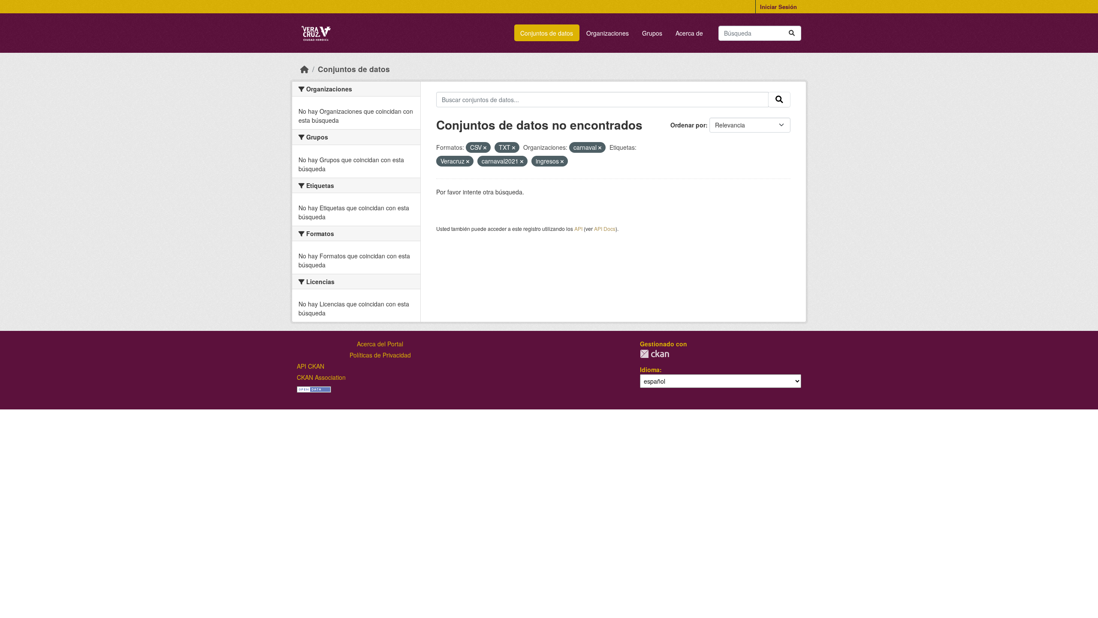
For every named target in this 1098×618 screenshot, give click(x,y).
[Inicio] (304, 69)
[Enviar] (791, 33)
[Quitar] (484, 147)
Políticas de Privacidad (380, 355)
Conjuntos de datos (546, 33)
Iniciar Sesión (778, 7)
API (578, 228)
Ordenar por (688, 125)
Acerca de (689, 33)
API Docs (604, 228)
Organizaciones (607, 33)
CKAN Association (321, 377)
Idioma (650, 369)
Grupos (652, 33)
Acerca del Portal (380, 343)
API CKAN (310, 366)
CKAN (654, 353)
